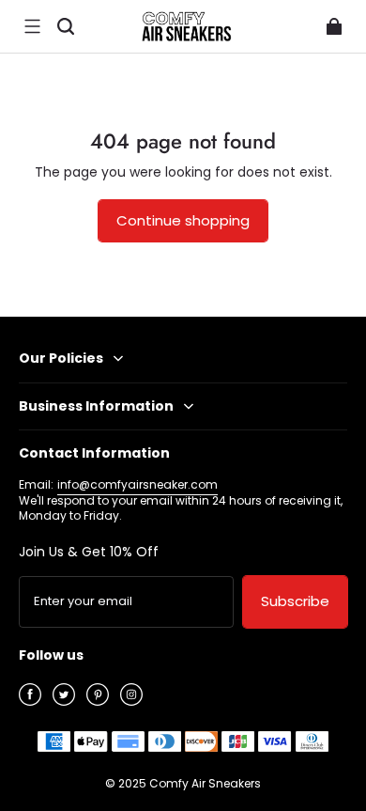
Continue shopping (183, 220)
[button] (32, 26)
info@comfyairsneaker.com (137, 484)
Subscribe (295, 601)
